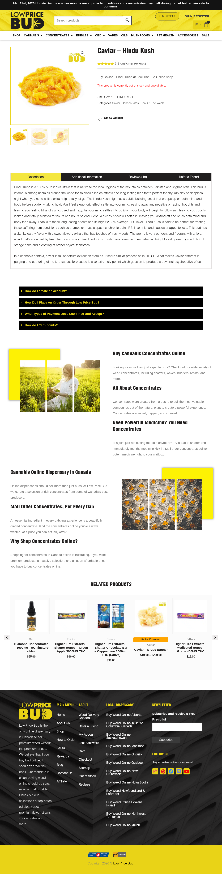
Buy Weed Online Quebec (124, 763)
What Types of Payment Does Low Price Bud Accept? (64, 314)
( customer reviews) (130, 63)
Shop (16, 35)
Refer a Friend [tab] (189, 177)
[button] (82, 53)
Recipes (84, 784)
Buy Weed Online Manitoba (125, 746)
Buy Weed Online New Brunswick (122, 773)
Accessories (188, 35)
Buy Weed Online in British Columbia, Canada (124, 725)
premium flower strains (35, 813)
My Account (87, 734)
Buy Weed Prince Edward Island (124, 804)
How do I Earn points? (41, 325)
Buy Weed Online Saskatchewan (118, 736)
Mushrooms (140, 35)
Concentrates (57, 35)
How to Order (66, 740)
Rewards (63, 756)
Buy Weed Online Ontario (124, 754)
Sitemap (84, 768)
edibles (24, 807)
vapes (35, 807)
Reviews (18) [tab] (138, 177)
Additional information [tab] (87, 177)
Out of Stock (87, 776)
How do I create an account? (46, 291)
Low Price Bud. (123, 863)
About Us (63, 723)
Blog (60, 765)
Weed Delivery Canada (89, 717)
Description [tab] (36, 177)
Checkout (85, 759)
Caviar (116, 103)
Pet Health (165, 35)
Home (61, 715)
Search (127, 20)
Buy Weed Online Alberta (124, 715)
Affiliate (62, 781)
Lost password (89, 743)
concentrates (28, 818)
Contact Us (64, 773)
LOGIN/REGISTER (196, 16)
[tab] (111, 291)
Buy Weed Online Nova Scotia (127, 782)
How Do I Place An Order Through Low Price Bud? (62, 302)
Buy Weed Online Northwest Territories (126, 815)
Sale (206, 35)
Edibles (82, 35)
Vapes (113, 35)
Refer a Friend (89, 726)
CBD (98, 35)
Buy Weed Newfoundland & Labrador (125, 793)
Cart (82, 751)
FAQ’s (61, 748)
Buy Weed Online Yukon (123, 825)
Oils (124, 35)
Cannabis (31, 35)
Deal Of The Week (152, 103)
